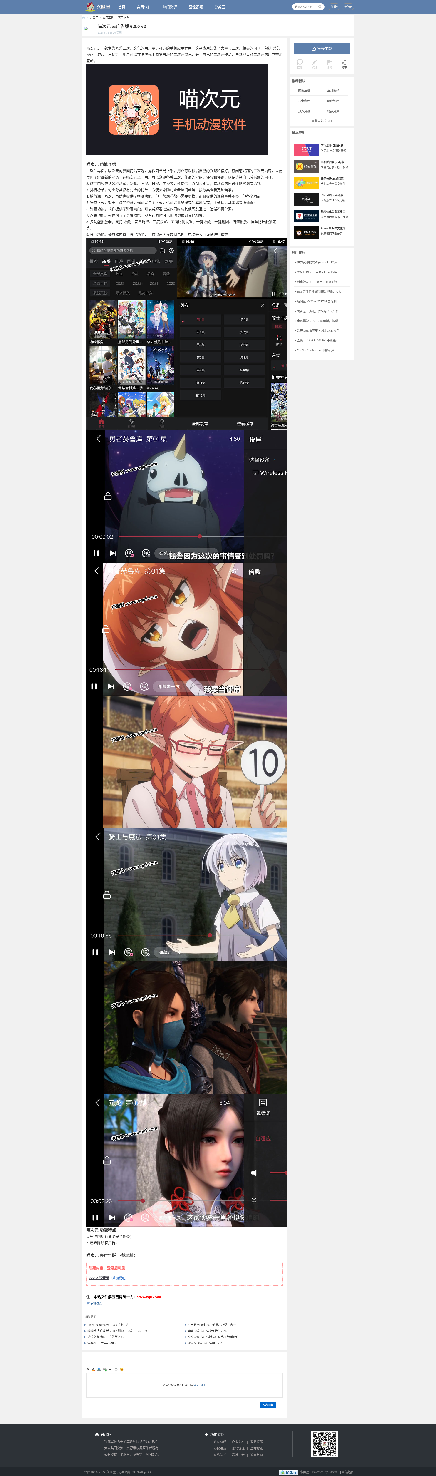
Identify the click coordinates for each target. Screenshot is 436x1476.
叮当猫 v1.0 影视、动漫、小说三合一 (212, 1325)
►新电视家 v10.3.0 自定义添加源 (315, 281)
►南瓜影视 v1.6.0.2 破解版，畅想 (316, 321)
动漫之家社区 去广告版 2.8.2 (105, 1337)
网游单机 (304, 90)
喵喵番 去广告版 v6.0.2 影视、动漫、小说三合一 (118, 1331)
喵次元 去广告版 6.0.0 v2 (122, 26)
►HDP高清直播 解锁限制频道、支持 (318, 291)
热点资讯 (304, 111)
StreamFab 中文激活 (333, 228)
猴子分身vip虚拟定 (332, 178)
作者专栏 (238, 1442)
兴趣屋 (83, 18)
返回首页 (256, 1455)
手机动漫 (96, 1303)
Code (116, 1369)
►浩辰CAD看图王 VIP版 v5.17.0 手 (317, 330)
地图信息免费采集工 (333, 212)
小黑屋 (304, 1472)
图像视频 (195, 7)
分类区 (219, 7)
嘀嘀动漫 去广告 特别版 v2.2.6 (207, 1331)
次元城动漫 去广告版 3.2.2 (205, 1343)
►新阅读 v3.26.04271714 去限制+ (316, 301)
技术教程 (304, 101)
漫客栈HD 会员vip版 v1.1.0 (104, 1343)
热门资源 (170, 7)
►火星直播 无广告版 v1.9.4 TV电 (315, 272)
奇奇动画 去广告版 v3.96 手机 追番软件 (213, 1337)
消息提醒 (256, 1442)
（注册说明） (119, 1278)
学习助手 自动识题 (332, 145)
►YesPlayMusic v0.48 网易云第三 (316, 350)
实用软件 (144, 7)
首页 (121, 7)
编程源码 (333, 101)
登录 (348, 7)
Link (104, 1369)
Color (93, 1369)
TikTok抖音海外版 (332, 195)
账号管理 (238, 1448)
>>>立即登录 (99, 1278)
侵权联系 (219, 1448)
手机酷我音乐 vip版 (332, 162)
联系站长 (219, 1455)
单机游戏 (333, 90)
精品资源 (333, 111)
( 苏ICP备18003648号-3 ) (134, 1472)
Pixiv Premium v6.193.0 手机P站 (107, 1325)
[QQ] (288, 1472)
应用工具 (108, 17)
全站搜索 (256, 1448)
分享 (344, 67)
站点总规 (219, 1442)
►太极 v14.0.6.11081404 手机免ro (316, 340)
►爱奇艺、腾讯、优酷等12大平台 (316, 311)
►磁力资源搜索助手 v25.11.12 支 (315, 262)
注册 (334, 7)
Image (99, 1369)
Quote (110, 1369)
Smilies (121, 1369)
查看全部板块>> (322, 121)
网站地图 (348, 1472)
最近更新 (238, 1455)
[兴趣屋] (98, 6)
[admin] (85, 28)
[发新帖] (322, 48)
